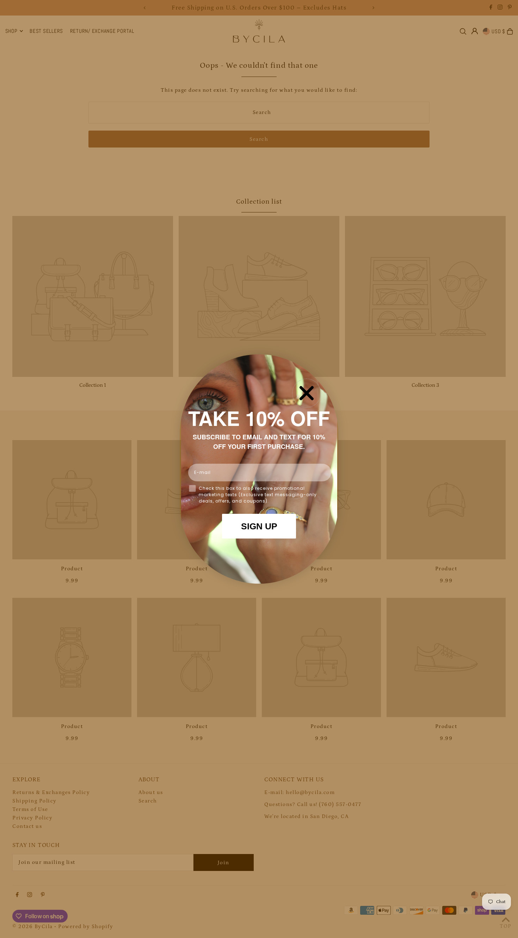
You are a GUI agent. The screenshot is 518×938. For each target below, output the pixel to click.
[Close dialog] (306, 393)
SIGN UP (259, 526)
